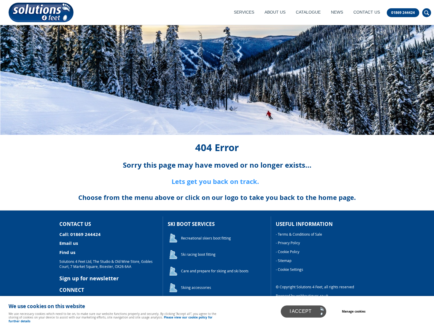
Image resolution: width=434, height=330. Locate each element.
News (337, 12)
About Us (275, 12)
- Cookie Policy (287, 251)
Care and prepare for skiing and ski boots (215, 271)
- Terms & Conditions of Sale (299, 234)
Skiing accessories (196, 287)
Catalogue (308, 12)
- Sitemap (283, 260)
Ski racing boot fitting (198, 254)
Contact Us (366, 12)
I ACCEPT (300, 311)
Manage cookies (354, 311)
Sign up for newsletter (89, 278)
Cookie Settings (290, 269)
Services (244, 12)
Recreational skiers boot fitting (206, 238)
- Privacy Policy (288, 242)
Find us (67, 252)
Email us (68, 243)
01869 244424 (403, 12)
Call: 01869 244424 (80, 234)
